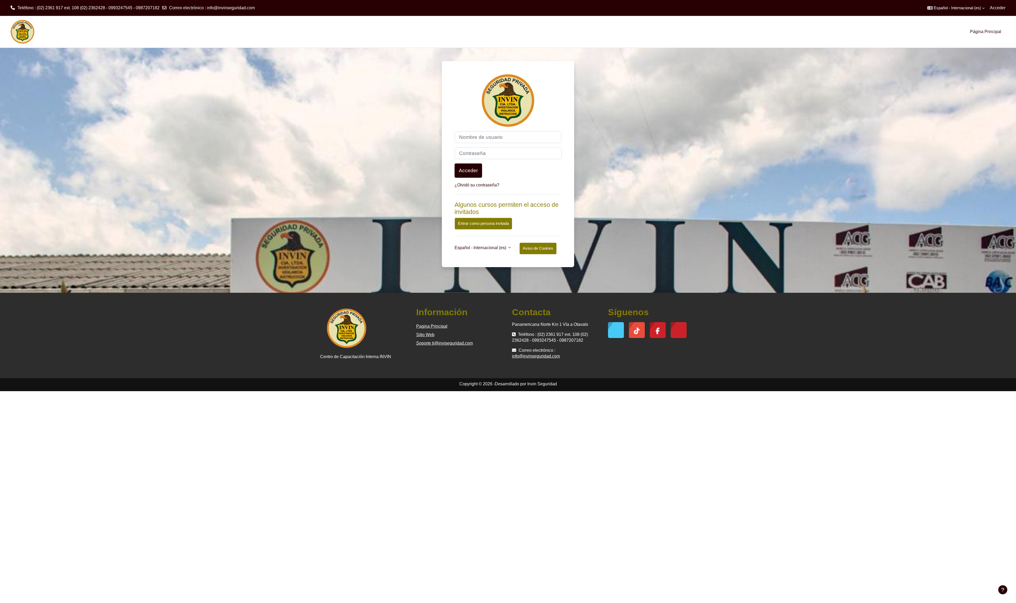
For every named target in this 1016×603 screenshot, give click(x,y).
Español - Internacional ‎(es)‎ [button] (481, 247)
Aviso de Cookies (538, 248)
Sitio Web (425, 334)
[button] (956, 8)
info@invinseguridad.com (231, 8)
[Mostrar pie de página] (1003, 590)
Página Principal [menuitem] (985, 31)
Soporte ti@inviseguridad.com (444, 343)
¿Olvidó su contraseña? (477, 185)
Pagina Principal (431, 326)
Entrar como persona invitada (483, 223)
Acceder (997, 8)
